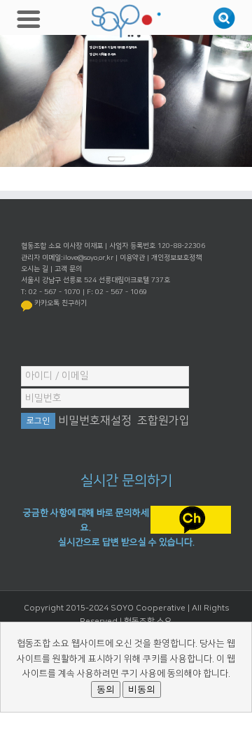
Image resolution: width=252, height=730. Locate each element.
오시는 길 (34, 269)
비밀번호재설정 (95, 420)
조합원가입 (163, 420)
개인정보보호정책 (176, 258)
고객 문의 (68, 269)
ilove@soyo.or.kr (88, 258)
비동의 (141, 689)
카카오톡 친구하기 (60, 303)
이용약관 (132, 258)
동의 (106, 689)
